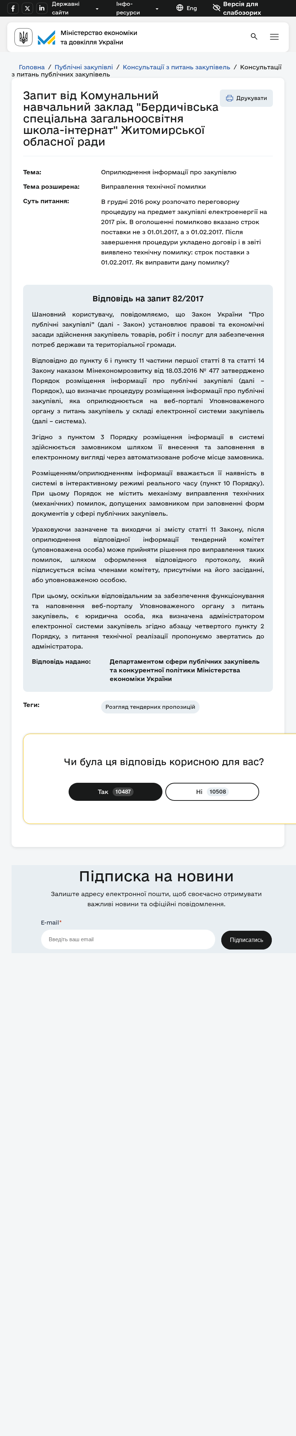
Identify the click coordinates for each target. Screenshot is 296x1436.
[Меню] (274, 37)
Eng (192, 8)
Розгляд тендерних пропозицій (150, 707)
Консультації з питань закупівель (176, 67)
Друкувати (251, 98)
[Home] (127, 37)
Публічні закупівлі (84, 67)
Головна (32, 67)
